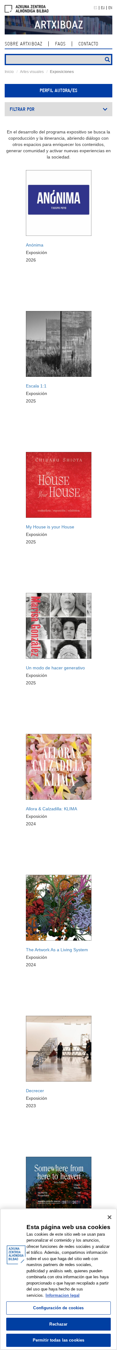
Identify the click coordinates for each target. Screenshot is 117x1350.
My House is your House (50, 526)
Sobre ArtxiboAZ (23, 44)
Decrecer (35, 1090)
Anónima (34, 244)
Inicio (9, 72)
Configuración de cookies (58, 1308)
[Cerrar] (109, 1217)
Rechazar (58, 1324)
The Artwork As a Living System (57, 949)
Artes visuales (32, 72)
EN (110, 8)
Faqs (60, 44)
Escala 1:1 (36, 385)
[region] (58, 1279)
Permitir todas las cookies (58, 1340)
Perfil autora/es (58, 90)
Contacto (88, 44)
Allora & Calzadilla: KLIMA (51, 808)
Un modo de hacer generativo (55, 667)
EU (103, 8)
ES (95, 8)
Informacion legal (63, 1295)
